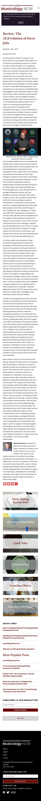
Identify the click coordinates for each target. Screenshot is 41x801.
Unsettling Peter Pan (11, 643)
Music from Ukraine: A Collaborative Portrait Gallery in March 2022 (17, 682)
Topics (5, 758)
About (5, 749)
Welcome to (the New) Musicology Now (18, 649)
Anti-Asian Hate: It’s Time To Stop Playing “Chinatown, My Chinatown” (20, 690)
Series (5, 755)
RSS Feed (20, 718)
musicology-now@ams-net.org (19, 788)
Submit (5, 752)
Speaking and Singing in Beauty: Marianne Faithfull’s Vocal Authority (20, 637)
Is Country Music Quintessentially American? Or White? (16, 667)
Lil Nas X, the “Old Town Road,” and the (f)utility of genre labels (18, 675)
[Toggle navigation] (38, 8)
